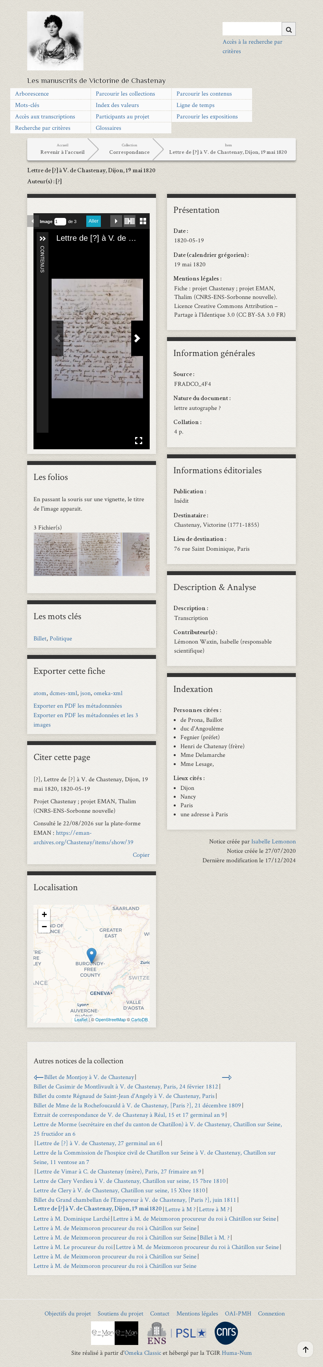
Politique (61, 638)
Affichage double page (129, 221)
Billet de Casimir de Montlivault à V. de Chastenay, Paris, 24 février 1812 (125, 1086)
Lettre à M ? (180, 1209)
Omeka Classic (142, 1353)
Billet (39, 638)
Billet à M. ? (215, 1237)
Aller (93, 221)
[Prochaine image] (116, 221)
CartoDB (139, 1019)
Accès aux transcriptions (45, 116)
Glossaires (108, 128)
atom (39, 693)
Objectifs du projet (68, 1313)
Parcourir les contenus (204, 93)
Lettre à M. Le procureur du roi (73, 1247)
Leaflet (80, 1019)
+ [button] (44, 914)
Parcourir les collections (125, 93)
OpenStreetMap (110, 1019)
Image (46, 221)
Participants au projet (122, 116)
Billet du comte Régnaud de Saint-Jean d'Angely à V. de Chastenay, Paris (124, 1096)
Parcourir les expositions (207, 116)
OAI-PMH (238, 1313)
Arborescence (32, 93)
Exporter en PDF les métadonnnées (77, 705)
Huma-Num (237, 1353)
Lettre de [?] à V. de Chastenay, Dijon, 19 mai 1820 (97, 1209)
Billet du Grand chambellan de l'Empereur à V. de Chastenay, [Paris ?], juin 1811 (134, 1199)
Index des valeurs (117, 105)
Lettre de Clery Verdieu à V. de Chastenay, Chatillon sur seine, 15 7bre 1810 (129, 1181)
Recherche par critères (43, 128)
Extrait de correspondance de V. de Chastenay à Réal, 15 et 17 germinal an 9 (129, 1115)
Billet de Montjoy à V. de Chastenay (89, 1077)
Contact (159, 1313)
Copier (141, 854)
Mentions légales (197, 1313)
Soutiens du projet (120, 1313)
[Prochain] (137, 338)
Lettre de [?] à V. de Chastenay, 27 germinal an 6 (98, 1143)
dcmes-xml (63, 693)
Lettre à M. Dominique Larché (71, 1218)
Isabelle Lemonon (273, 841)
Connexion (271, 1313)
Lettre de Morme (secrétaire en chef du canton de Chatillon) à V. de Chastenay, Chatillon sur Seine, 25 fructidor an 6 (157, 1129)
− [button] (44, 927)
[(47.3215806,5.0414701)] (92, 956)
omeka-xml (108, 693)
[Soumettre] (289, 29)
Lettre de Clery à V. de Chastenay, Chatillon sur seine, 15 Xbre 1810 (119, 1190)
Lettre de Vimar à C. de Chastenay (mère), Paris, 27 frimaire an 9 (119, 1171)
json (85, 693)
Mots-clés (27, 105)
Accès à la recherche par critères (252, 46)
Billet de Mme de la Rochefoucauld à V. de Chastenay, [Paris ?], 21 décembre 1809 (137, 1105)
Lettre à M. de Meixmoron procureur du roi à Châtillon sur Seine (194, 1218)
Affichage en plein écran (139, 440)
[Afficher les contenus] (42, 239)
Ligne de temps (195, 105)
